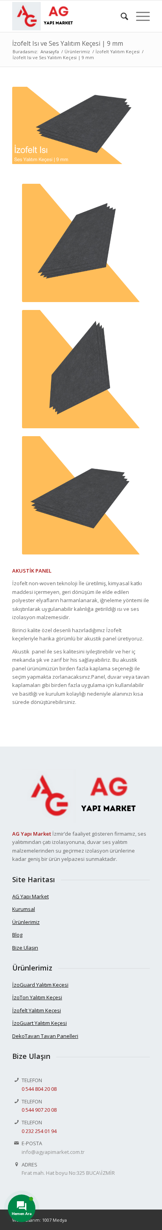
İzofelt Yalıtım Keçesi (36, 1010)
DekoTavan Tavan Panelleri (45, 1036)
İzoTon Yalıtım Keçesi (37, 997)
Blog (17, 934)
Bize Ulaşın (25, 947)
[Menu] (139, 16)
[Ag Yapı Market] (67, 16)
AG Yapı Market (30, 896)
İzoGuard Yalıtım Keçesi (40, 984)
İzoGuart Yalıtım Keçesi (39, 1023)
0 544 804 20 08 (39, 1088)
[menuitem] (120, 16)
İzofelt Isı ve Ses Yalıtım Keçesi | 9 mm (67, 43)
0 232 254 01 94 (39, 1131)
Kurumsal (23, 909)
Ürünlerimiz (26, 922)
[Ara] (120, 16)
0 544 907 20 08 (39, 1109)
